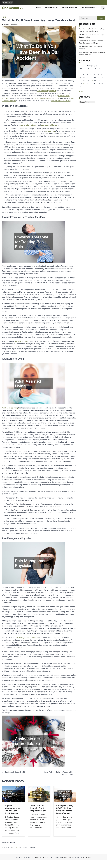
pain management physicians (26, 637)
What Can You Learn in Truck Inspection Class (38, 808)
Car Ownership (51, 8)
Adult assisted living (10, 408)
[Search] (103, 8)
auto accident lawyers (49, 125)
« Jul (81, 91)
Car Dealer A (12, 8)
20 (91, 80)
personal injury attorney (28, 125)
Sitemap (46, 857)
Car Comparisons (69, 8)
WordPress (86, 857)
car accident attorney (42, 98)
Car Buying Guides (89, 8)
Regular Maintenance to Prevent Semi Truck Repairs (12, 809)
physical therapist (21, 341)
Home (38, 8)
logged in (16, 847)
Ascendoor (66, 857)
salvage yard (50, 131)
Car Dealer (7, 24)
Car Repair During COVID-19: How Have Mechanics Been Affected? (64, 809)
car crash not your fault (46, 91)
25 (84, 83)
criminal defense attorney (61, 101)
